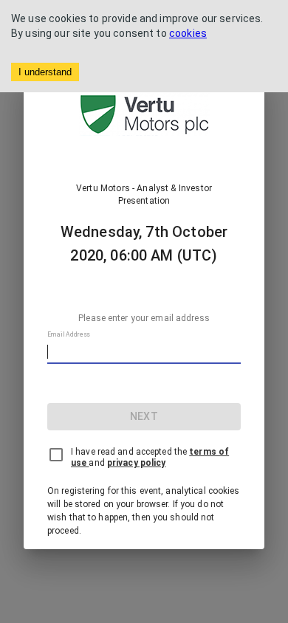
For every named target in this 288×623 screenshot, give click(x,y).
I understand (45, 72)
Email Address (68, 334)
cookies (188, 33)
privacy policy (136, 463)
